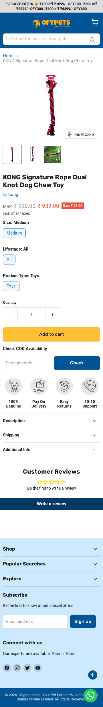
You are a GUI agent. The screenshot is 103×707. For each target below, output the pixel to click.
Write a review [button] (51, 504)
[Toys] (12, 292)
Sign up (83, 621)
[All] (10, 266)
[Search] (92, 39)
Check (77, 363)
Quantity (10, 302)
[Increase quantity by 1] (52, 314)
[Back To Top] (92, 675)
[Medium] (15, 239)
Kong (13, 194)
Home (9, 55)
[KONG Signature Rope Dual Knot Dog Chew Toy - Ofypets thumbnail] (12, 154)
